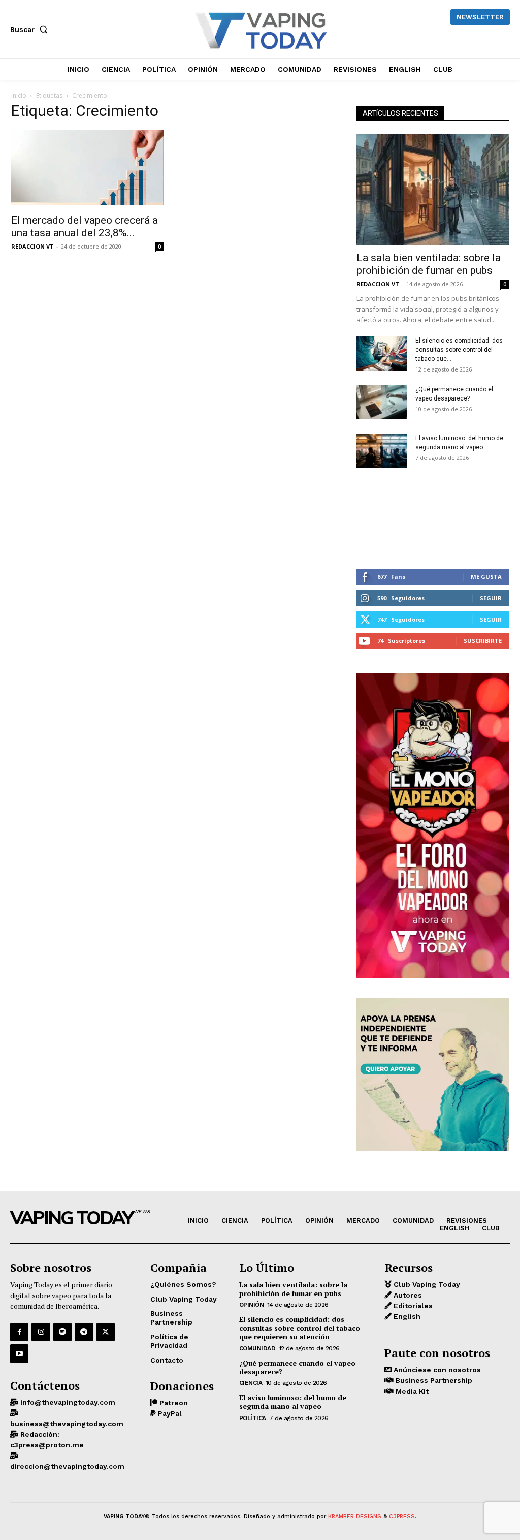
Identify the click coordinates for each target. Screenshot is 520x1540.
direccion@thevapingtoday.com (67, 1466)
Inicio (18, 95)
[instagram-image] (381, 519)
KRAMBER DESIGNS (354, 1516)
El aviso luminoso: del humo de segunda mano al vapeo (292, 1402)
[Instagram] (40, 1332)
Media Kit (411, 1391)
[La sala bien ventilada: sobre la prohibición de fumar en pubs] (432, 189)
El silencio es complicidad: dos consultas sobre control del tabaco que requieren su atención (299, 1327)
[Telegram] (84, 1332)
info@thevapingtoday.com (66, 1402)
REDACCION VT (32, 246)
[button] (31, 29)
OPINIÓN (251, 1304)
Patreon (172, 1403)
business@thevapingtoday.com (66, 1424)
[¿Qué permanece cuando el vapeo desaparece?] (381, 402)
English (406, 1316)
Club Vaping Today (426, 1284)
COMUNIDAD (257, 1348)
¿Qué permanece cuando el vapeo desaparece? (297, 1367)
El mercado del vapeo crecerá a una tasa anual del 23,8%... (84, 226)
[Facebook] (19, 1332)
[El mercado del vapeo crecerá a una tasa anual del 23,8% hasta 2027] (87, 168)
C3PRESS (402, 1516)
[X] (105, 1332)
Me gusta (486, 576)
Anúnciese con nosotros (436, 1370)
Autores (407, 1295)
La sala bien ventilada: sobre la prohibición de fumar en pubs (428, 264)
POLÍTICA (252, 1418)
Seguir (491, 598)
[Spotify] (62, 1332)
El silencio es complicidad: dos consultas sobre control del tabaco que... (459, 349)
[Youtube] (19, 1353)
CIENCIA (251, 1383)
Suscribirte (483, 640)
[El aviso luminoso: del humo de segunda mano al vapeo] (381, 451)
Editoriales (412, 1306)
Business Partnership (433, 1380)
